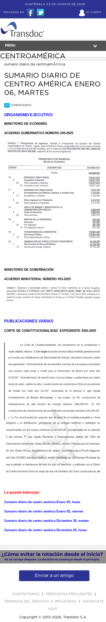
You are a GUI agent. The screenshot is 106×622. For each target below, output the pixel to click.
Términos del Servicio (27, 601)
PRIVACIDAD (66, 601)
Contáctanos (26, 594)
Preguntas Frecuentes (69, 594)
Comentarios (18, 105)
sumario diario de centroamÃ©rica (34, 64)
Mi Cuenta (94, 12)
